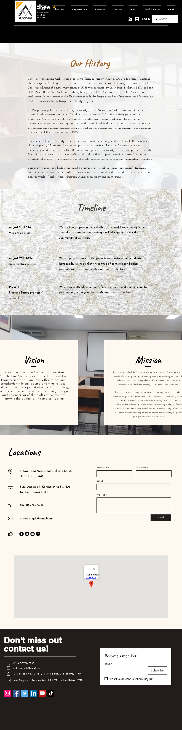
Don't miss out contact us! (33, 644)
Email (100, 480)
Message (102, 494)
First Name (103, 467)
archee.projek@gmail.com (36, 518)
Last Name (142, 467)
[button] (130, 19)
